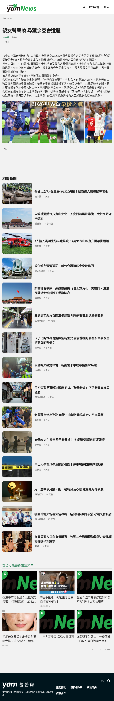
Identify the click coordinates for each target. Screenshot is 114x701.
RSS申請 (94, 7)
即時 (10, 18)
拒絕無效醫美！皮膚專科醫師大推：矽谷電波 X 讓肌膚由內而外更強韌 (19, 639)
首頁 (4, 18)
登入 (106, 7)
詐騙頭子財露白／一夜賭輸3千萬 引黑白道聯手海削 (93, 639)
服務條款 (61, 687)
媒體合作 (61, 693)
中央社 (6, 37)
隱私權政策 (76, 687)
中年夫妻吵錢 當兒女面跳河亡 (56, 639)
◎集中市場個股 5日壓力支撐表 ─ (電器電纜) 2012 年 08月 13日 (19, 599)
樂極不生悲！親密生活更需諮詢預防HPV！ (56, 599)
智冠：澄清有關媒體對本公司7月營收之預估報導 (93, 599)
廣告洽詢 (92, 687)
